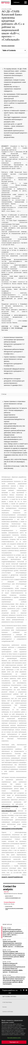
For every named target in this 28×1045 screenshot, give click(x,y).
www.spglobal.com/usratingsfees (12, 828)
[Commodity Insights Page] (21, 990)
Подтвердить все (14, 1042)
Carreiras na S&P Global (7, 1011)
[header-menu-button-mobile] (25, 2)
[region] (14, 1030)
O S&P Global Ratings (7, 1002)
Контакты (4, 1007)
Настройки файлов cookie (14, 1037)
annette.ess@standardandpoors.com (13, 898)
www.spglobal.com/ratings (10, 806)
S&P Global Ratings (9, 996)
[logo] (5, 2)
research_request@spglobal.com (12, 877)
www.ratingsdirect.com (9, 811)
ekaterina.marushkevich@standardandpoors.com (14, 909)
